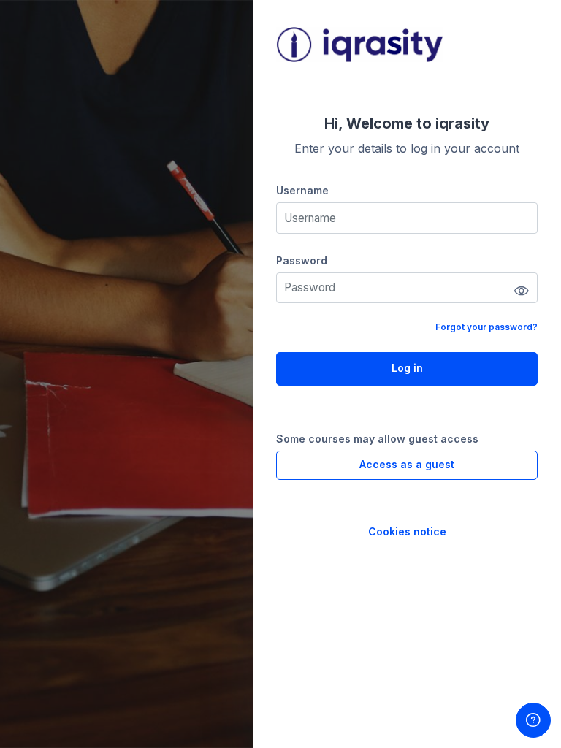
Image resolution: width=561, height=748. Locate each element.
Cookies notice (407, 531)
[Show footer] (533, 720)
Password (301, 260)
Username (302, 190)
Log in (407, 368)
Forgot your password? (486, 326)
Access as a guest (406, 464)
